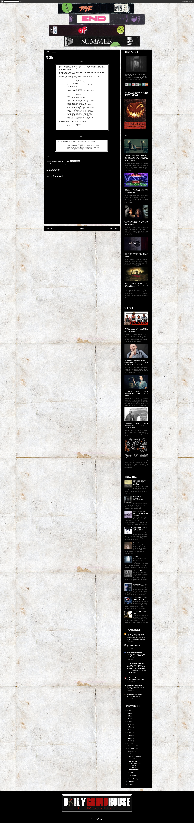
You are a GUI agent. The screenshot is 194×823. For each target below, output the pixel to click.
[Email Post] (67, 161)
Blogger (100, 819)
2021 (128, 721)
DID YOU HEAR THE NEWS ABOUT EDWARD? (134, 765)
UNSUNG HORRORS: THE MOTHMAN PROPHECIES (140, 529)
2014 (128, 735)
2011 (128, 743)
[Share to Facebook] (77, 161)
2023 (128, 716)
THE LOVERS (137, 570)
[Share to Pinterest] (79, 161)
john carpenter (65, 164)
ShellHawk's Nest (132, 678)
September (132, 779)
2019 (128, 727)
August (130, 781)
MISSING (136, 556)
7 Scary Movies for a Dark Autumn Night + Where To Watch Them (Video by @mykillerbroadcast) (137, 637)
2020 (128, 724)
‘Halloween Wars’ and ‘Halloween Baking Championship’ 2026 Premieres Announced (136, 656)
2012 (128, 741)
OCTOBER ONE (133, 775)
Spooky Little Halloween (135, 685)
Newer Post (50, 228)
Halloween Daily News (134, 652)
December (131, 746)
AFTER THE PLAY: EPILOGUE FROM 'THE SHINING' (140, 513)
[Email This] (71, 161)
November (131, 748)
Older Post (114, 228)
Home (82, 228)
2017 (128, 730)
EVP (129, 754)
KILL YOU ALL (132, 761)
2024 (128, 713)
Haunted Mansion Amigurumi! (135, 679)
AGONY (130, 772)
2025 (128, 710)
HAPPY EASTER (133, 770)
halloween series (55, 164)
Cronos (129, 647)
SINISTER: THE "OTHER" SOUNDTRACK (138, 498)
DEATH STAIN (137, 543)
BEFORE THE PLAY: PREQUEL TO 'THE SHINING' (139, 482)
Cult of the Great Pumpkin (135, 663)
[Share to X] (75, 161)
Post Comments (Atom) (86, 234)
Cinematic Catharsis (133, 645)
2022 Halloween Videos (133, 696)
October (131, 751)
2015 (128, 732)
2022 (128, 719)
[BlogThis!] (73, 161)
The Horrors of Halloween (135, 634)
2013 (128, 738)
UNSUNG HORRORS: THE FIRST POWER (140, 585)
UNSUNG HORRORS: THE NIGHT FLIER (140, 598)
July (129, 784)
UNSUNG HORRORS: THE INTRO (135, 757)
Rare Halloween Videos (134, 694)
